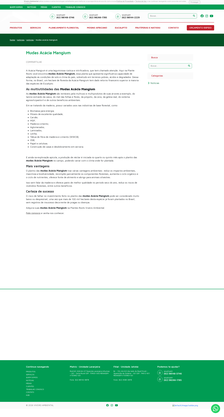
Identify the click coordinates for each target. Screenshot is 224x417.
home (12, 40)
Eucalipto (121, 27)
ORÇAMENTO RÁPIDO (200, 27)
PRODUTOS (16, 27)
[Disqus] (83, 249)
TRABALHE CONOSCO (75, 7)
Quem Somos (32, 377)
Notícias (30, 40)
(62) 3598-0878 (125, 380)
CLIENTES (56, 7)
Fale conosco (33, 213)
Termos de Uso (140, 1)
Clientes (30, 386)
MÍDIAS (44, 7)
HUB (28, 395)
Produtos (30, 372)
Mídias (29, 383)
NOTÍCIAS (31, 7)
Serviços (30, 375)
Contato (30, 392)
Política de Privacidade (125, 1)
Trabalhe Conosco (35, 389)
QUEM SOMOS (16, 7)
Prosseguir (195, 2)
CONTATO (173, 27)
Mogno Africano (97, 27)
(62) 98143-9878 (82, 380)
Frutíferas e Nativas (147, 27)
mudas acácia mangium (46, 40)
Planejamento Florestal (64, 27)
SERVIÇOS (35, 27)
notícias (20, 40)
